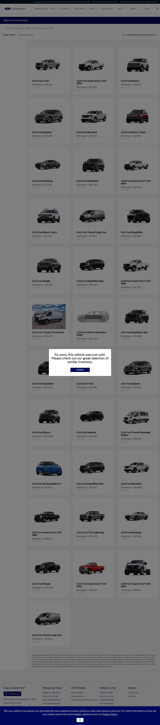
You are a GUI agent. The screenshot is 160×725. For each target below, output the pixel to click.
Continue (80, 370)
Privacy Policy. (110, 714)
